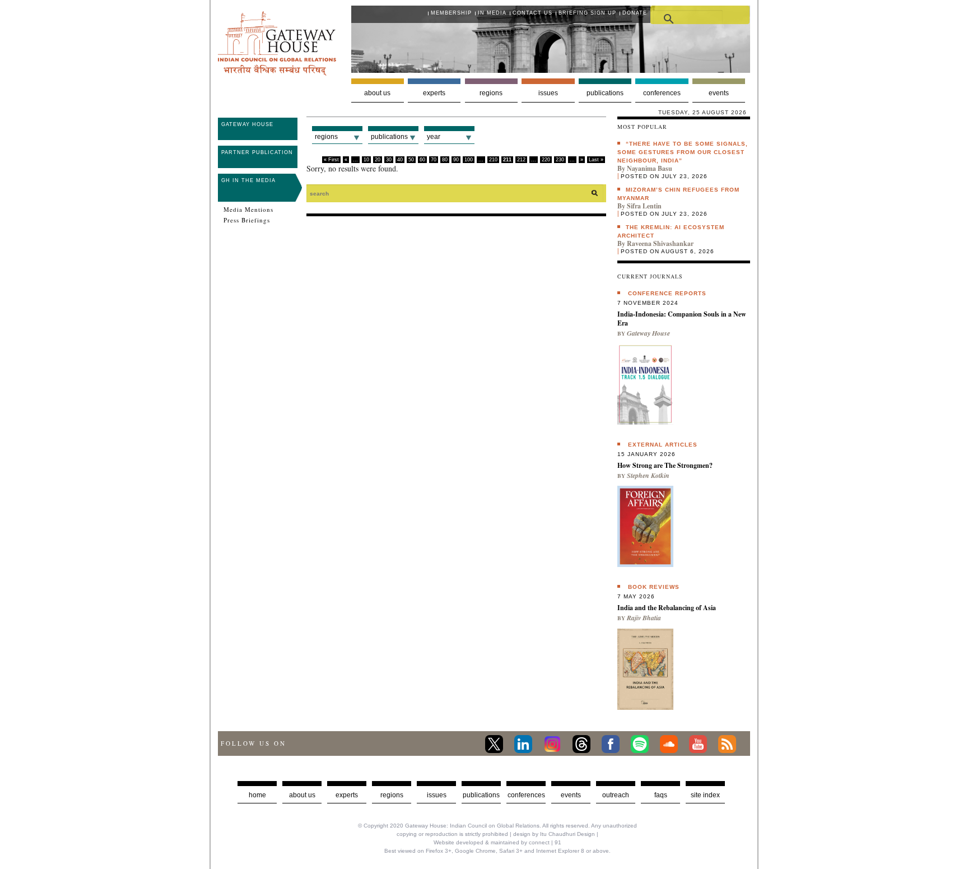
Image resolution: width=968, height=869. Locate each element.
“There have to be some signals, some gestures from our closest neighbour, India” (682, 152)
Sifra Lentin (644, 206)
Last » (596, 159)
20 (377, 159)
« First (331, 159)
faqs (660, 795)
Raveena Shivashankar (660, 243)
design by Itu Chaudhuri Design (554, 834)
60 (422, 159)
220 (546, 159)
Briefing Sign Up (587, 13)
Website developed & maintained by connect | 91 (497, 842)
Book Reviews (654, 587)
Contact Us (532, 13)
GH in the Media (248, 180)
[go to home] (277, 72)
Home (257, 795)
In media (492, 13)
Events (719, 93)
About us (377, 93)
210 (493, 159)
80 (445, 159)
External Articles (662, 445)
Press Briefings (247, 220)
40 (400, 159)
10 (366, 159)
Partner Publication (257, 152)
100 (468, 159)
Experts (434, 93)
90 (456, 159)
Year (433, 137)
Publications (605, 93)
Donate (634, 13)
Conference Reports (667, 293)
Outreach (615, 795)
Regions (491, 93)
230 (560, 159)
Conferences (662, 93)
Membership (451, 13)
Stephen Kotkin (648, 475)
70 (433, 159)
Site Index (705, 795)
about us (302, 795)
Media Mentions (248, 209)
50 (411, 159)
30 (389, 159)
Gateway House (247, 124)
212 (521, 159)
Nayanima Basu (649, 168)
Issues (548, 93)
